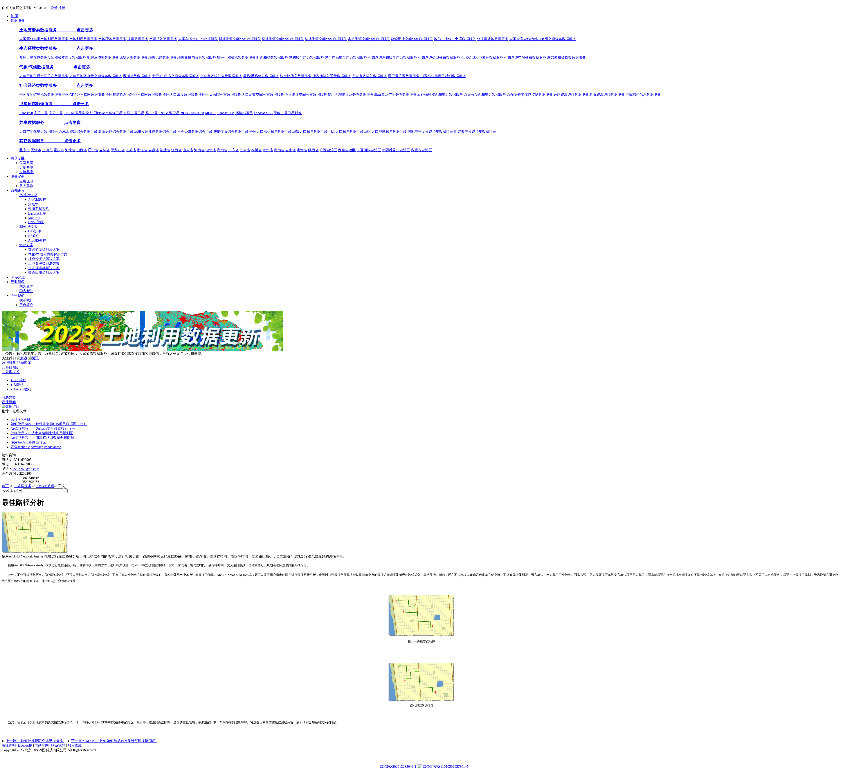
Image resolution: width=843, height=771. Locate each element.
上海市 (47, 150)
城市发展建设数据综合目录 (155, 132)
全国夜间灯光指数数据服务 (40, 94)
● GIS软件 (18, 380)
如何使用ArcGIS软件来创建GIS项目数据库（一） (49, 424)
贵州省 (268, 150)
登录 (54, 8)
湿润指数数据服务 (137, 76)
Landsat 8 (26, 113)
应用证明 (26, 181)
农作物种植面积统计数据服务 (440, 94)
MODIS (210, 113)
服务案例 (26, 186)
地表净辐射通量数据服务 (331, 76)
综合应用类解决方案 (44, 272)
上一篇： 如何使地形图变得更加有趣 (35, 741)
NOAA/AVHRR (192, 113)
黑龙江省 (118, 150)
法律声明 (9, 745)
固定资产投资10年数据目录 (475, 132)
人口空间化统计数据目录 (38, 132)
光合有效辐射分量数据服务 (221, 76)
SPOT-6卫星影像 (77, 113)
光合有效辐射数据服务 (369, 76)
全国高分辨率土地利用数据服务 (43, 39)
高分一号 (56, 113)
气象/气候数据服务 (37, 67)
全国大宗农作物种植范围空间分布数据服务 (542, 39)
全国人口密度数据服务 (180, 94)
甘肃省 (245, 150)
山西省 (81, 150)
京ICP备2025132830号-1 (398, 766)
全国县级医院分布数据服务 (220, 94)
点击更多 (75, 30)
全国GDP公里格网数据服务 (83, 94)
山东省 (188, 150)
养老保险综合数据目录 (231, 132)
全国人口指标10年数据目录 (270, 132)
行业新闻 (9, 402)
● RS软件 (18, 384)
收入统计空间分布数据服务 (306, 94)
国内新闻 (26, 291)
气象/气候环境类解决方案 (48, 254)
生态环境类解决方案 (44, 268)
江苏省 (131, 150)
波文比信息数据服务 (296, 76)
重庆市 (59, 150)
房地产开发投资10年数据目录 (430, 132)
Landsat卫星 (37, 213)
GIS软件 (34, 231)
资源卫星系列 (38, 209)
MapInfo (34, 218)
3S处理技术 (28, 226)
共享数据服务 (32, 122)
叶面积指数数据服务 (272, 57)
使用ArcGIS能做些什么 (28, 442)
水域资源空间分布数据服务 (369, 39)
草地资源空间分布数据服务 (283, 39)
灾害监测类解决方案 (44, 249)
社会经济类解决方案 (44, 259)
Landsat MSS (263, 113)
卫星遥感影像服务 (36, 103)
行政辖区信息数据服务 (643, 94)
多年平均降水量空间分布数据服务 (95, 76)
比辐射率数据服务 (133, 57)
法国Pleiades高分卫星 (106, 113)
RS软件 (34, 236)
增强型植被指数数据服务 (566, 57)
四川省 (256, 150)
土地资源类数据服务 (38, 30)
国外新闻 (26, 286)
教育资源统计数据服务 (607, 94)
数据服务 (9, 363)
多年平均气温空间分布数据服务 (43, 76)
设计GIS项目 (20, 419)
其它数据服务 (32, 141)
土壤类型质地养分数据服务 (482, 57)
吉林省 (104, 150)
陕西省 (313, 150)
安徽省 (153, 150)
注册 (61, 8)
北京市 (24, 150)
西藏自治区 (347, 150)
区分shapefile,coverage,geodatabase (36, 447)
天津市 (36, 150)
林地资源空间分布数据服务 (326, 39)
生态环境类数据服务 (38, 48)
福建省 (165, 150)
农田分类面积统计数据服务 (485, 94)
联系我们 (26, 300)
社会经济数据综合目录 (195, 132)
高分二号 (41, 113)
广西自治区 (328, 150)
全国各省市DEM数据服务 (198, 39)
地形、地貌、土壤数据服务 (455, 39)
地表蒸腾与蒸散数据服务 (196, 57)
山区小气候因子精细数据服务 (443, 76)
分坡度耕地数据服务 (492, 39)
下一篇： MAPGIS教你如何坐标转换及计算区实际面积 (114, 741)
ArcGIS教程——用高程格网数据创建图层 (42, 438)
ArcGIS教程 (37, 199)
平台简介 (26, 305)
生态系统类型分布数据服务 (439, 57)
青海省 (302, 150)
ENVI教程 (36, 222)
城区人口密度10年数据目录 (385, 132)
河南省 (199, 150)
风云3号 (151, 113)
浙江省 (142, 150)
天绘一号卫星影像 (288, 113)
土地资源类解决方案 (44, 263)
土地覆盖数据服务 (112, 39)
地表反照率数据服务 (103, 57)
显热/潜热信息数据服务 (261, 76)
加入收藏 (75, 745)
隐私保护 (25, 745)
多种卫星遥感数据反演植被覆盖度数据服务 (52, 57)
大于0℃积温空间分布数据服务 (175, 76)
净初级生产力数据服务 (306, 57)
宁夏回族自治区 (369, 150)
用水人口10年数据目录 (346, 132)
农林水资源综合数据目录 (78, 132)
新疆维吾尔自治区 (396, 150)
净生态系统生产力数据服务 (346, 57)
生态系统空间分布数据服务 (525, 57)
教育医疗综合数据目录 (115, 132)
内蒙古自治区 (421, 150)
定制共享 (26, 167)
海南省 (279, 150)
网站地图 (42, 745)
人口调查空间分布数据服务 (263, 94)
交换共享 (26, 172)
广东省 (233, 150)
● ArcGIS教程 (21, 389)
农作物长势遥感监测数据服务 (530, 94)
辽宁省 (93, 150)
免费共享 (26, 163)
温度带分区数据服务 (404, 76)
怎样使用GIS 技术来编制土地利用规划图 (42, 433)
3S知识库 (24, 363)
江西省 (176, 150)
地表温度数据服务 (162, 57)
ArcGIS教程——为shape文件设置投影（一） (45, 428)
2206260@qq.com (25, 469)
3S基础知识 (28, 195)
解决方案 (26, 245)
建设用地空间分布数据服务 (412, 39)
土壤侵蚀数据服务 (163, 39)
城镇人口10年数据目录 (310, 132)
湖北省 (210, 150)
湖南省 (222, 150)
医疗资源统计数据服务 (571, 94)
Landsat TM (225, 113)
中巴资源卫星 (169, 113)
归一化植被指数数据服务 (236, 57)
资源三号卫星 (133, 113)
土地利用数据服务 (83, 39)
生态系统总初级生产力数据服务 (392, 57)
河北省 (70, 150)
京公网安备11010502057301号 (445, 766)
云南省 (290, 150)
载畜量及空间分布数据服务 (395, 94)
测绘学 (33, 204)
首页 (5, 486)
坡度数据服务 (137, 39)
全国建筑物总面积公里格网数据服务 (134, 94)
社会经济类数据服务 (38, 85)
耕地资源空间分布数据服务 (240, 39)
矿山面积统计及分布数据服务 (350, 94)
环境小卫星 (244, 113)
